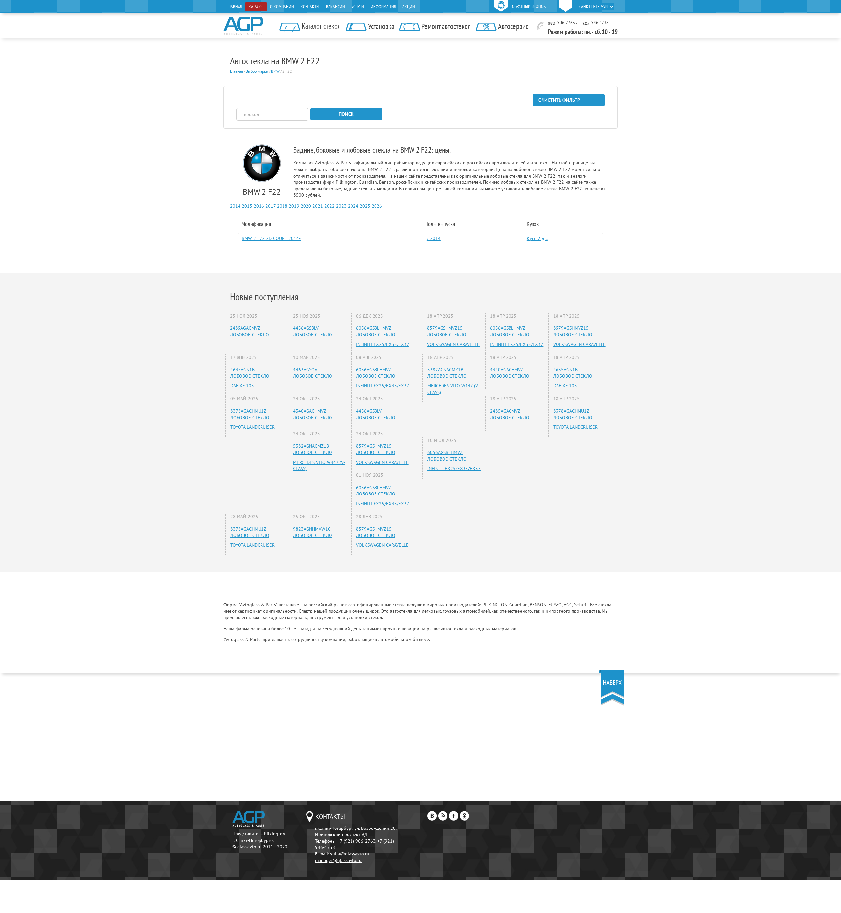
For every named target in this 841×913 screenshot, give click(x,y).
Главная (234, 7)
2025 (365, 206)
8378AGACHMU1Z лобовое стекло (249, 414)
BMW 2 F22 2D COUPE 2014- (271, 238)
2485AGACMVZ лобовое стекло (249, 331)
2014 (235, 206)
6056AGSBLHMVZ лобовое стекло (375, 331)
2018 (282, 206)
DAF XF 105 (242, 386)
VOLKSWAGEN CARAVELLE (382, 462)
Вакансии (335, 7)
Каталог (256, 7)
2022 (329, 206)
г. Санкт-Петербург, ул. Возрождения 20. (356, 828)
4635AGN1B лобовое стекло (249, 373)
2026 (377, 206)
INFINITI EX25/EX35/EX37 (382, 344)
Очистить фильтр (559, 100)
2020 (306, 206)
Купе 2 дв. (537, 238)
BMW (275, 71)
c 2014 (434, 238)
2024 (353, 206)
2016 (259, 206)
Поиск (346, 114)
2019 (294, 206)
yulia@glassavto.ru (349, 854)
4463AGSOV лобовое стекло (312, 373)
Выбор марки (257, 71)
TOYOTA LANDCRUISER (252, 427)
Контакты (310, 7)
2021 (317, 206)
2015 (247, 206)
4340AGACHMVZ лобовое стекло (312, 414)
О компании (282, 7)
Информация (383, 7)
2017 (270, 206)
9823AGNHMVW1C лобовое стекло (312, 532)
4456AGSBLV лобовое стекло (312, 331)
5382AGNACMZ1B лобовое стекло (312, 449)
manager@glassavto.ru (338, 860)
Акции (408, 7)
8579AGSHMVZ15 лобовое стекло (375, 449)
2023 (341, 206)
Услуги (358, 7)
